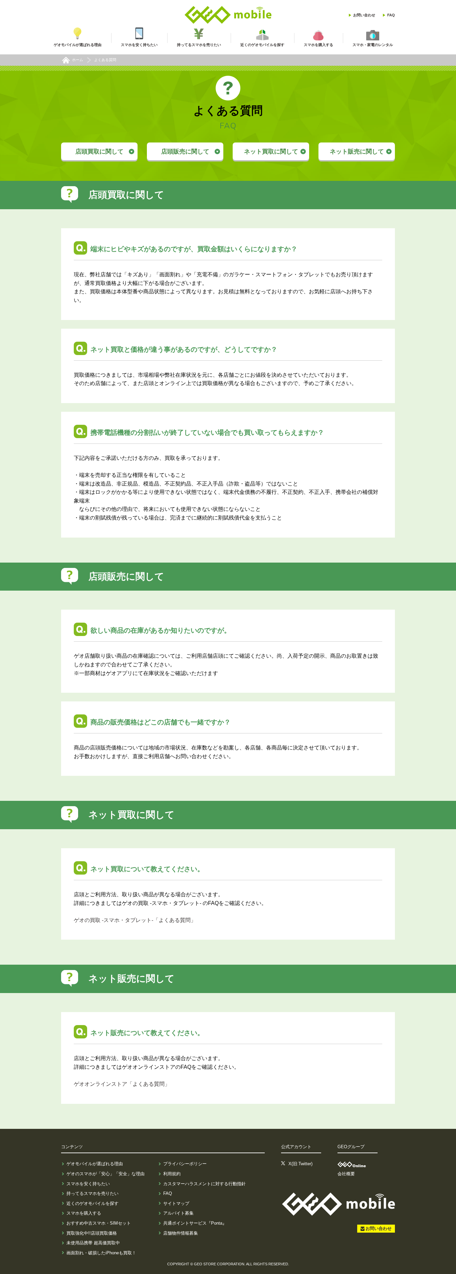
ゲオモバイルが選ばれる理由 (94, 1163)
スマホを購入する (83, 1213)
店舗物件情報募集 (180, 1233)
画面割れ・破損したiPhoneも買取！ (101, 1252)
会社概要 (346, 1173)
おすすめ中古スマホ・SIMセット (98, 1223)
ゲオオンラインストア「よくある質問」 (122, 1084)
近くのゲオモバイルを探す (92, 1203)
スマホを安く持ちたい (88, 1183)
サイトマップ (176, 1203)
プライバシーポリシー (185, 1163)
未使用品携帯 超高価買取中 (93, 1242)
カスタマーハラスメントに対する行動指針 (204, 1183)
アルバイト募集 (178, 1213)
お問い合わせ (364, 15)
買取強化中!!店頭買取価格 (91, 1233)
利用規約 (172, 1173)
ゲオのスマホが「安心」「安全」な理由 (105, 1173)
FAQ (391, 15)
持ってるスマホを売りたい (92, 1193)
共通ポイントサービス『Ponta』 (195, 1223)
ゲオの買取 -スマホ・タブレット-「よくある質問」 (135, 920)
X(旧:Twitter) (300, 1163)
